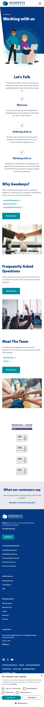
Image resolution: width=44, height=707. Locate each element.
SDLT (3, 589)
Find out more (11, 216)
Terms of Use (17, 669)
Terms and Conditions (33, 665)
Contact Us (8, 537)
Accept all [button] (11, 698)
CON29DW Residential (9, 550)
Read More (14, 684)
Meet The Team (7, 607)
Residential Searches (8, 562)
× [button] (41, 675)
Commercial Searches (9, 566)
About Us (5, 619)
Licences (21, 665)
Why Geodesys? (7, 603)
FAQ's (14, 673)
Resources (5, 615)
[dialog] (22, 690)
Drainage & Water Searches (10, 558)
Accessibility (6, 673)
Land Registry (6, 585)
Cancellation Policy (29, 669)
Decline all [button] (32, 698)
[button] (39, 3)
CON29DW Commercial (9, 554)
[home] (13, 3)
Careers (4, 611)
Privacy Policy (6, 669)
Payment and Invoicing (9, 665)
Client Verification (8, 581)
